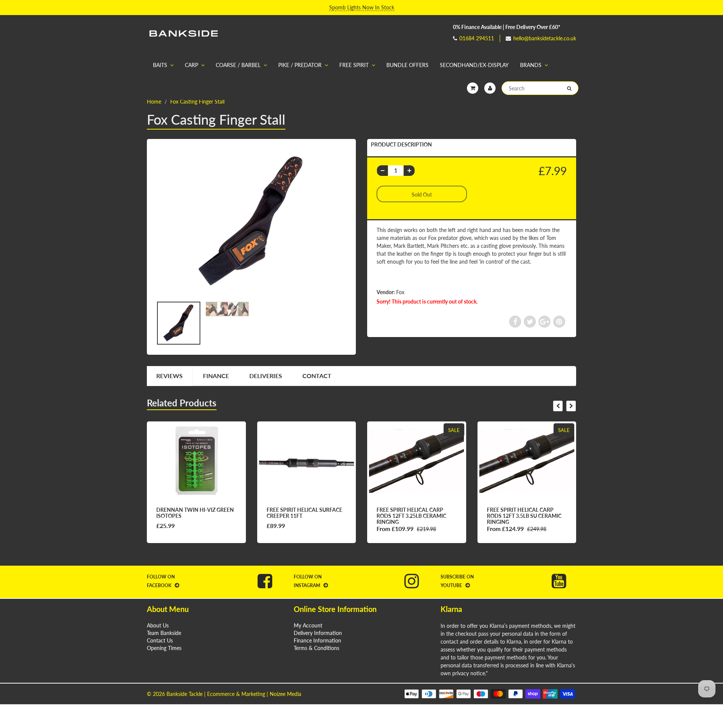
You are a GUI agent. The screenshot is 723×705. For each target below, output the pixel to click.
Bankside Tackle (184, 694)
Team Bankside (164, 633)
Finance (216, 375)
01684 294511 (476, 38)
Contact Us (160, 640)
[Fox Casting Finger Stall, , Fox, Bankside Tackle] (251, 221)
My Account (308, 625)
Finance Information (317, 640)
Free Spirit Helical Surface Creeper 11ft (304, 513)
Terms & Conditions (316, 648)
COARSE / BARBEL (238, 65)
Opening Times (164, 648)
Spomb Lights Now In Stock (361, 7)
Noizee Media (285, 694)
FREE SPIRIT (354, 65)
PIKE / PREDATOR (300, 65)
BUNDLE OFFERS (407, 65)
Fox (400, 292)
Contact (316, 375)
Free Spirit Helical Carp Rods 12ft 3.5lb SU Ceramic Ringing (524, 516)
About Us (158, 625)
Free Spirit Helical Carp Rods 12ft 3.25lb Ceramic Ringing (411, 516)
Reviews (169, 375)
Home (154, 101)
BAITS (160, 65)
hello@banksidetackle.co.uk (544, 38)
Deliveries (265, 375)
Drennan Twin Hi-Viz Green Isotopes (195, 513)
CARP (191, 65)
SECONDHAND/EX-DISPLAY (474, 65)
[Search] (569, 88)
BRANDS (530, 65)
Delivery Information (318, 633)
